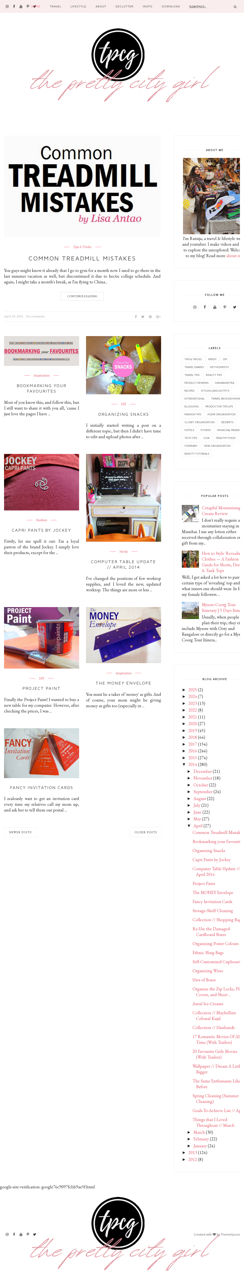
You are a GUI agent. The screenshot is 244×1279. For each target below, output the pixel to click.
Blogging (191, 406)
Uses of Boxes (204, 980)
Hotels (189, 430)
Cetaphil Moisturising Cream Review (221, 510)
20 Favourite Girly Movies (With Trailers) (215, 1054)
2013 (192, 1152)
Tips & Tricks (82, 247)
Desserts (227, 422)
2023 (192, 703)
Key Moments (219, 367)
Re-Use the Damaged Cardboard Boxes (211, 931)
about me (234, 255)
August (199, 798)
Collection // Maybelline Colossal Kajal (214, 1015)
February (201, 1139)
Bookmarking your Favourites (41, 388)
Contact (196, 6)
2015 (192, 757)
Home (35, 6)
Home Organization (222, 414)
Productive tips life (219, 406)
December (202, 771)
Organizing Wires (208, 970)
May (197, 818)
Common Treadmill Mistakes (82, 258)
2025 (192, 689)
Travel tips (191, 374)
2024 (192, 696)
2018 (192, 737)
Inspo (147, 6)
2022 (192, 710)
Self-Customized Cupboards (217, 961)
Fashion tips (192, 414)
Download (171, 6)
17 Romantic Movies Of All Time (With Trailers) (217, 1039)
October (200, 785)
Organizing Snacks (123, 414)
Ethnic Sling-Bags (208, 952)
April (198, 825)
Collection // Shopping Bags (218, 919)
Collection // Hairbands (214, 1027)
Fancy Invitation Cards (41, 787)
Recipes (189, 390)
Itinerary (191, 445)
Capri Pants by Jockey (41, 530)
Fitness (206, 430)
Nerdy (123, 552)
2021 (192, 717)
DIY (123, 404)
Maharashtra (224, 382)
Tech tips (190, 437)
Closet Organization (199, 422)
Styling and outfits (215, 390)
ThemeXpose (230, 1234)
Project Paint (41, 688)
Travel (55, 6)
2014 (192, 764)
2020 (192, 723)
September (203, 791)
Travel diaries (194, 367)
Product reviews (196, 382)
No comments (35, 316)
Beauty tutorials (196, 453)
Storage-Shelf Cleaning (213, 910)
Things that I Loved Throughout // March (213, 1122)
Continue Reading (82, 296)
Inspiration (42, 376)
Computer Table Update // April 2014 (123, 564)
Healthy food (225, 437)
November (202, 778)
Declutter (124, 6)
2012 (192, 1159)
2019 (192, 730)
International (194, 398)
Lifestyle (78, 6)
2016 (192, 751)
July (196, 805)
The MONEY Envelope (124, 683)
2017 (192, 744)
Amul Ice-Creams (208, 1003)
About (101, 6)
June (197, 812)
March (199, 1132)
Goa (206, 437)
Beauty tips (214, 374)
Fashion (41, 520)
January (200, 1146)
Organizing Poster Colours (216, 943)
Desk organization (217, 445)
